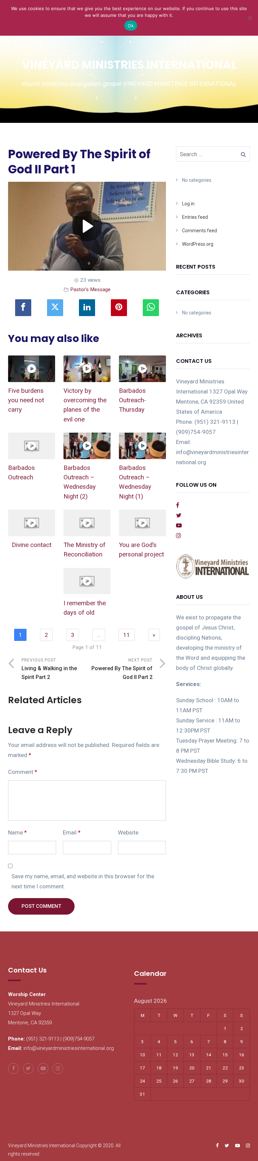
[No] (249, 17)
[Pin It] (119, 307)
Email (72, 832)
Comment (22, 772)
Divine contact (31, 545)
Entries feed (195, 217)
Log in (188, 203)
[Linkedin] (87, 307)
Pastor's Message (90, 289)
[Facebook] (23, 307)
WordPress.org (197, 244)
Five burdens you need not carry (26, 400)
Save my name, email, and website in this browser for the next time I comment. (82, 881)
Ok (131, 25)
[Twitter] (55, 307)
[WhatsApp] (151, 307)
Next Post (122, 669)
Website (128, 832)
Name (17, 832)
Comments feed (199, 230)
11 (126, 634)
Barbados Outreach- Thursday (132, 400)
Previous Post (49, 669)
